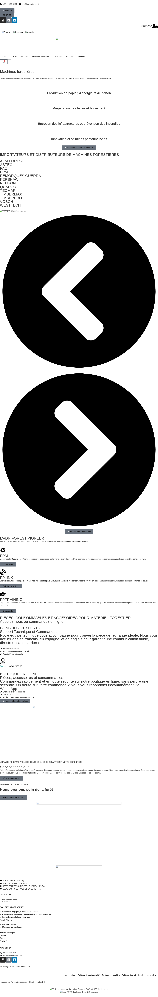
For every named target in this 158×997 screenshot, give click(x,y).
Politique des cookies (111, 975)
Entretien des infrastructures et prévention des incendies (79, 123)
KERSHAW (9, 179)
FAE (3, 168)
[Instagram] (3, 20)
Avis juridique (70, 975)
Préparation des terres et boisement (79, 108)
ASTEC (6, 165)
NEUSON (8, 183)
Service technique (7, 933)
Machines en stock (10, 924)
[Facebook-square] (9, 20)
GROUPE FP (5, 894)
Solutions (58, 57)
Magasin (3, 941)
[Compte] (155, 26)
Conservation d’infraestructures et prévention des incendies (26, 914)
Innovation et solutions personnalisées (79, 139)
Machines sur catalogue (12, 927)
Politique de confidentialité (89, 975)
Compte (146, 26)
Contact (3, 938)
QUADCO (8, 187)
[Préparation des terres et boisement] (79, 102)
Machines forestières (40, 57)
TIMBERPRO (11, 198)
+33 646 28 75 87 (11, 666)
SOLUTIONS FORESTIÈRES (12, 907)
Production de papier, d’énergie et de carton (20, 912)
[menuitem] (6, 32)
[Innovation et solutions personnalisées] (79, 133)
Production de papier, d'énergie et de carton (79, 93)
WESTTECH (10, 205)
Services (69, 57)
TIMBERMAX (11, 194)
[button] (79, 292)
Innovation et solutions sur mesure (16, 917)
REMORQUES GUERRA (20, 176)
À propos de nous (20, 57)
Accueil (5, 57)
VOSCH (6, 202)
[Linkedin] (14, 20)
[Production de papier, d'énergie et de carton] (79, 87)
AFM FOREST (12, 161)
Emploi (3, 935)
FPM (4, 172)
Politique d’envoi (129, 975)
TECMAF (7, 190)
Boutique (81, 57)
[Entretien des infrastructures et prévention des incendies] (79, 118)
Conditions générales (147, 975)
